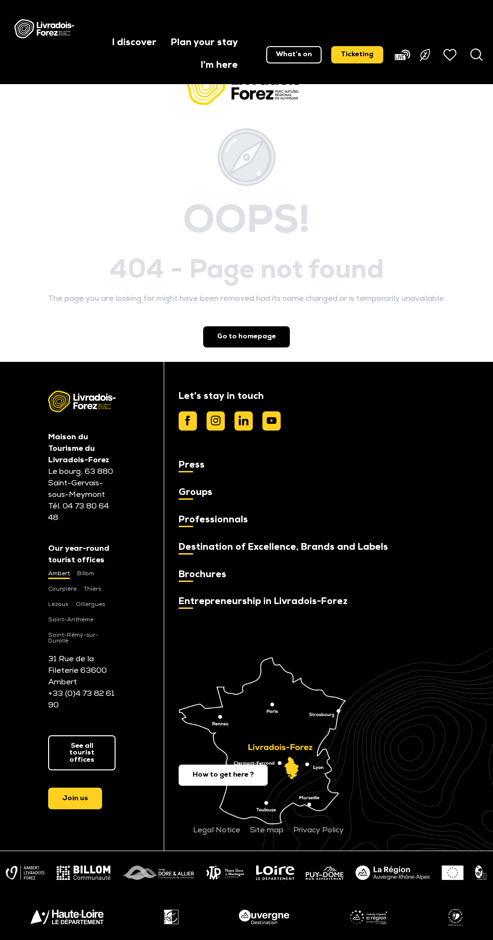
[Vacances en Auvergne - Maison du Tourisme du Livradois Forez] (44, 28)
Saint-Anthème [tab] (70, 620)
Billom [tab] (85, 574)
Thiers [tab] (92, 589)
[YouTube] (271, 421)
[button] (134, 43)
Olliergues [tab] (90, 604)
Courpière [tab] (62, 589)
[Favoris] (451, 55)
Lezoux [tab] (58, 604)
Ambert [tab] (59, 574)
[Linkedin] (243, 421)
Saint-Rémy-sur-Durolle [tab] (73, 638)
